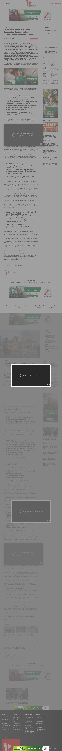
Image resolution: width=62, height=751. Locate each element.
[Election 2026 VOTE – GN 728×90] (31, 750)
